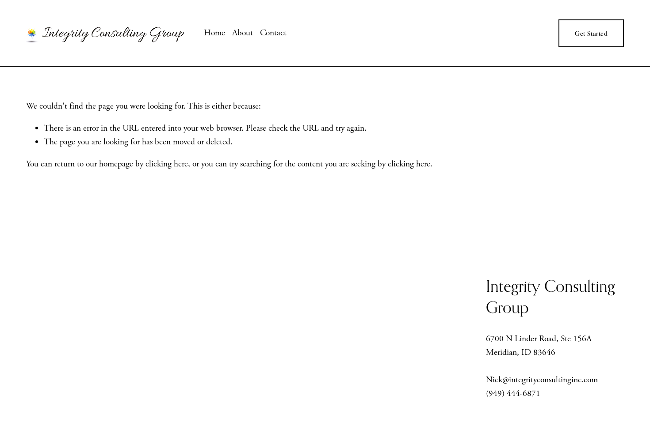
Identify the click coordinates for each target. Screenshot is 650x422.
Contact (273, 32)
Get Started (591, 33)
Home (214, 32)
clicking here (166, 164)
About (242, 32)
